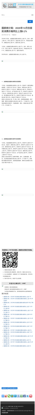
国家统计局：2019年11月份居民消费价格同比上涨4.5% (18, 330)
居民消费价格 (13, 388)
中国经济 (14, 35)
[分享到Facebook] (24, 396)
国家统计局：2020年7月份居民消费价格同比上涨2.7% (17, 296)
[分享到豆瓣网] (21, 396)
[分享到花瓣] (30, 396)
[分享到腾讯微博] (15, 396)
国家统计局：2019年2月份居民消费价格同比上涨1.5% (17, 340)
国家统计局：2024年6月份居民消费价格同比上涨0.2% (17, 346)
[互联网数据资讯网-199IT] (17, 5)
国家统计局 (5, 388)
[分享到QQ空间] (12, 396)
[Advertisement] (17, 366)
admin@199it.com (28, 410)
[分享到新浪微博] (6, 396)
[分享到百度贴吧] (18, 396)
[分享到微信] (9, 396)
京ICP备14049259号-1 (19, 406)
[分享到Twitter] (27, 396)
